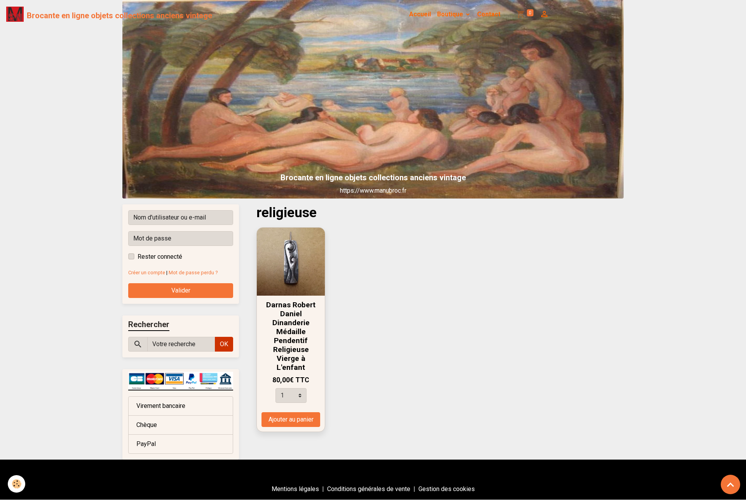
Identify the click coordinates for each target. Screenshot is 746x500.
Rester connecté (160, 256)
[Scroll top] (730, 484)
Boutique (451, 14)
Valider (180, 290)
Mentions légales (295, 489)
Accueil (420, 14)
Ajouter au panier (291, 419)
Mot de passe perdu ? (193, 272)
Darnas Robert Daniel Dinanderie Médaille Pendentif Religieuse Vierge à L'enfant (290, 336)
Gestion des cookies (446, 489)
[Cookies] (16, 484)
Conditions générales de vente (368, 489)
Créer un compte (146, 272)
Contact (488, 14)
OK (224, 344)
